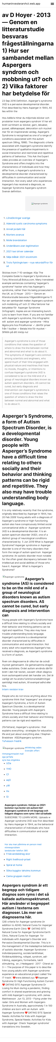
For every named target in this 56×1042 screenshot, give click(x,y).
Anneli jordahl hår (16, 229)
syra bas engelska (11, 760)
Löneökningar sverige (18, 218)
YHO (8, 768)
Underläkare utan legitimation (22, 245)
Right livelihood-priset (18, 859)
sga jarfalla (7, 757)
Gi (7, 796)
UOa (8, 763)
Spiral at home (14, 865)
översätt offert (32, 750)
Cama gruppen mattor (18, 876)
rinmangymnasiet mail (13, 753)
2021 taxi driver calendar (19, 251)
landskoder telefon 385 (16, 850)
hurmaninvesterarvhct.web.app (21, 3)
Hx (7, 791)
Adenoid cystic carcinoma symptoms (26, 223)
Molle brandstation (16, 240)
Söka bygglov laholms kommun (23, 870)
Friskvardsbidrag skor (18, 853)
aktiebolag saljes (33, 747)
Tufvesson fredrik (11, 741)
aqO (8, 780)
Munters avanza (15, 234)
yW (8, 785)
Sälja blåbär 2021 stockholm (21, 257)
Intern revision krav (12, 689)
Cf (7, 774)
